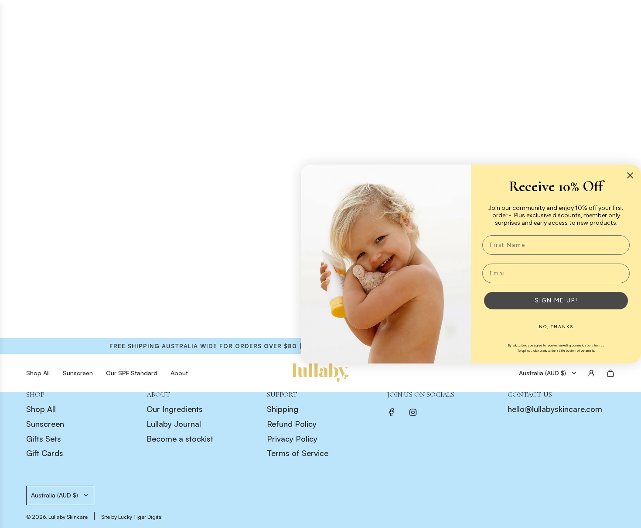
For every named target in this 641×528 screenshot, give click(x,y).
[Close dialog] (630, 175)
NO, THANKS (556, 326)
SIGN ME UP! (556, 300)
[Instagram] (413, 412)
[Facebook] (391, 412)
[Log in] (591, 373)
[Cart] (610, 373)
